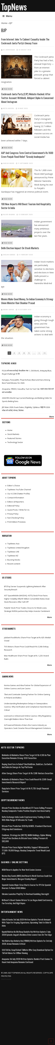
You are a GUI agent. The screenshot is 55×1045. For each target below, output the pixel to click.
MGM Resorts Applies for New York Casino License (21, 869)
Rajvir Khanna (9, 214)
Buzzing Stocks (13, 559)
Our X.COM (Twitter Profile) (18, 493)
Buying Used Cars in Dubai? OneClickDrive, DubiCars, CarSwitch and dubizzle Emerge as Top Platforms (27, 766)
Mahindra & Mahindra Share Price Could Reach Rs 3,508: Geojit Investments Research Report (27, 781)
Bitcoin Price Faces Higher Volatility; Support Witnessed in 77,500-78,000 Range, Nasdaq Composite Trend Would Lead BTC (26, 850)
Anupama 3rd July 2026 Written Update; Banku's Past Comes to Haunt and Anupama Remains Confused (27, 960)
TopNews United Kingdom (18, 547)
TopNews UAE (13, 551)
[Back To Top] (51, 1041)
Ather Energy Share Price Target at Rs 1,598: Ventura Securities (27, 773)
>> (45, 353)
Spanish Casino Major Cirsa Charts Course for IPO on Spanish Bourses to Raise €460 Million (26, 886)
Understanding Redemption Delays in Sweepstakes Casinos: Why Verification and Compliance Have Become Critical (27, 706)
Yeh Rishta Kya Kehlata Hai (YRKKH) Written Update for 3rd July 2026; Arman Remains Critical (27, 942)
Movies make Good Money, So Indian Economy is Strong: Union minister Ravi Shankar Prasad (27, 301)
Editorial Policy (13, 505)
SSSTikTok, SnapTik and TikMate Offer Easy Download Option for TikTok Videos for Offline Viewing (27, 951)
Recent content (13, 563)
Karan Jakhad (8, 309)
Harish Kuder (8, 163)
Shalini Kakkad (9, 254)
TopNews (14, 6)
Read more (8, 89)
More (51, 416)
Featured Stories (14, 438)
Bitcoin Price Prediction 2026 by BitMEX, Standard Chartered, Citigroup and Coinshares (27, 828)
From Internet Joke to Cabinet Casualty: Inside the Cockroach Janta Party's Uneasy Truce (25, 41)
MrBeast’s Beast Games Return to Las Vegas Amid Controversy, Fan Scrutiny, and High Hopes (27, 902)
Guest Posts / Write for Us (18, 510)
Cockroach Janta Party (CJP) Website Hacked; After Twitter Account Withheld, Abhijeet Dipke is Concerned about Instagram (27, 98)
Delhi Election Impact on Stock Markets (20, 248)
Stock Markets (13, 434)
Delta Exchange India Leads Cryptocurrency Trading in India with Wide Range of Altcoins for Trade (26, 818)
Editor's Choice (13, 485)
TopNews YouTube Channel (19, 489)
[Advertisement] (27, 1010)
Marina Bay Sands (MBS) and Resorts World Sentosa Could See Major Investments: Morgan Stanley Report (27, 877)
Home (4, 23)
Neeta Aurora (8, 108)
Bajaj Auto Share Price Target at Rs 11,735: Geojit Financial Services (25, 790)
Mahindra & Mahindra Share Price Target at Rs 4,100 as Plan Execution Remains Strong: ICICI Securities (26, 757)
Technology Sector (15, 442)
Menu (9, 16)
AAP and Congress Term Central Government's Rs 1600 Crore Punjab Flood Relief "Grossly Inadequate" (27, 154)
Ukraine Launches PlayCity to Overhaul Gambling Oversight (25, 893)
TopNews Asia (13, 543)
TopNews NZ (12, 555)
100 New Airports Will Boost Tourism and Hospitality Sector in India (26, 206)
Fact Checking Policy (15, 517)
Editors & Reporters (15, 501)
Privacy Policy (12, 513)
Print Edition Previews (16, 522)
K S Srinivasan (9, 50)
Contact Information (15, 497)
